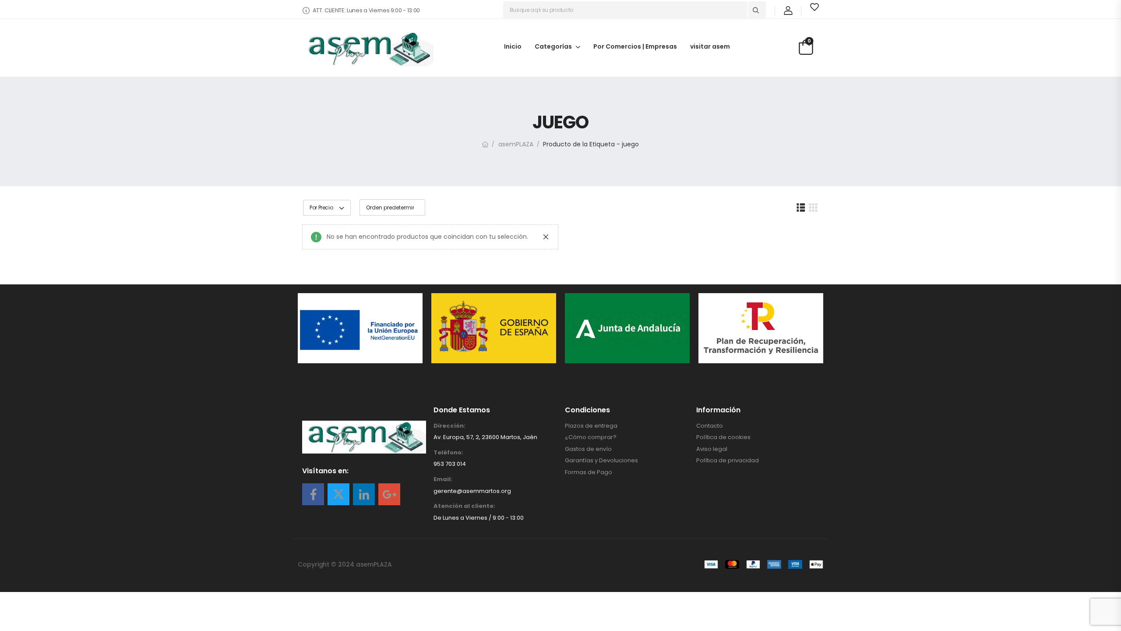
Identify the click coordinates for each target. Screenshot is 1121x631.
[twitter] (338, 494)
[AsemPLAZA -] (368, 48)
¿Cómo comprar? (591, 437)
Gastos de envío (588, 449)
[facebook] (313, 494)
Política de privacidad (727, 460)
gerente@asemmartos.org (472, 491)
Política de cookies (723, 437)
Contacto (709, 425)
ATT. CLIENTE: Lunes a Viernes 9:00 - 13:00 (366, 10)
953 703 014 (450, 464)
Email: (443, 479)
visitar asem (710, 46)
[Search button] (757, 10)
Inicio (513, 46)
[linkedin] (364, 494)
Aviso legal (711, 449)
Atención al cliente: (464, 506)
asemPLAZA (515, 144)
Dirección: (449, 425)
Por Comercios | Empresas (635, 46)
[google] (389, 494)
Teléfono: (448, 452)
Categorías (553, 46)
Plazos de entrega (591, 425)
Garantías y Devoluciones (601, 460)
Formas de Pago (588, 472)
